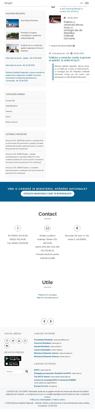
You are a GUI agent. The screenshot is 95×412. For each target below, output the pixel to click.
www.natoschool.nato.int (60, 377)
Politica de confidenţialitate (40, 400)
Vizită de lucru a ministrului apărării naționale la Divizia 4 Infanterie (32, 48)
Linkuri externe (45, 364)
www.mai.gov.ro (65, 353)
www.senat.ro (55, 346)
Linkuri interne (44, 334)
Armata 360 (10, 101)
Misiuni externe (12, 122)
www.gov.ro (56, 343)
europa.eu (53, 386)
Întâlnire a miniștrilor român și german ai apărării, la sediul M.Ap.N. (70, 59)
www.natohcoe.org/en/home (45, 383)
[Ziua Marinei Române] (12, 23)
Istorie (8, 117)
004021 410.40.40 (19, 236)
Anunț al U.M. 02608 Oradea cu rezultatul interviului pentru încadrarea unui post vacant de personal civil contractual (25, 170)
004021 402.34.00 (18, 239)
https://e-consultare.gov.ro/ (47, 298)
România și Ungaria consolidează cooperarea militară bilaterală (31, 35)
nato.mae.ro (77, 373)
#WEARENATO (12, 106)
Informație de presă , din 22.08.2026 (20, 65)
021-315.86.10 (47, 251)
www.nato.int (45, 370)
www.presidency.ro (61, 340)
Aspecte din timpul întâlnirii (62, 46)
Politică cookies (59, 400)
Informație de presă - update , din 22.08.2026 (24, 58)
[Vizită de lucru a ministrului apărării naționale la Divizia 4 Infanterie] (12, 48)
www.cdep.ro (57, 350)
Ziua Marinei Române (29, 20)
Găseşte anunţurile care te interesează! (48, 194)
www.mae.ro (64, 356)
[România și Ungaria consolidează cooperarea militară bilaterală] (12, 35)
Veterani (9, 111)
